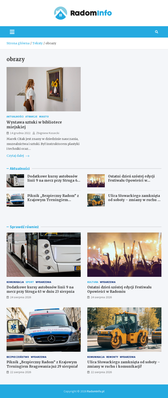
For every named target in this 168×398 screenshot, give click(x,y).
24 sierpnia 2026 (20, 297)
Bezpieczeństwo (18, 356)
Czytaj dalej (15, 156)
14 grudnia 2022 (20, 133)
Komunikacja (15, 282)
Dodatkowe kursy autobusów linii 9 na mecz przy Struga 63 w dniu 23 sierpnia (53, 180)
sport (30, 282)
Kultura (92, 282)
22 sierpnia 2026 (20, 372)
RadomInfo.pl (95, 391)
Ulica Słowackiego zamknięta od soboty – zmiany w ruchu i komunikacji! (134, 200)
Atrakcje (31, 116)
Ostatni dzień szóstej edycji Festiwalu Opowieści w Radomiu (131, 180)
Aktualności (15, 116)
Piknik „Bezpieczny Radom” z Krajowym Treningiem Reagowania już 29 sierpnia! (53, 200)
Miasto (44, 116)
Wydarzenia (43, 282)
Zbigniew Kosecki (47, 133)
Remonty (112, 356)
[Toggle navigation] (12, 32)
